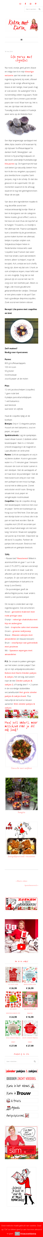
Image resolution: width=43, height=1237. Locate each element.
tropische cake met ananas (24, 627)
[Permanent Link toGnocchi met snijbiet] (21, 764)
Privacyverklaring (28, 1233)
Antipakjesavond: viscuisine (21, 856)
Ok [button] (17, 1234)
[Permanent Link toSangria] (21, 809)
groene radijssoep (22, 631)
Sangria (21, 812)
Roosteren (22, 558)
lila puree (9, 163)
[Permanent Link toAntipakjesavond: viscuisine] (21, 853)
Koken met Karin (21, 25)
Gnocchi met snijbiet (21, 768)
